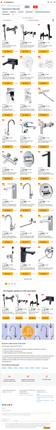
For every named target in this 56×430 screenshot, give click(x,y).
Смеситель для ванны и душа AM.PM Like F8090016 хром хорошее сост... (27, 237)
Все (13, 14)
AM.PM (32, 368)
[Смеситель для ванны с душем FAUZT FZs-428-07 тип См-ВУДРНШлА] (46, 254)
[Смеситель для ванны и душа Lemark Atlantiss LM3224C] (28, 32)
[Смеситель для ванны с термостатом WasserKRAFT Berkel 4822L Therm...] (46, 96)
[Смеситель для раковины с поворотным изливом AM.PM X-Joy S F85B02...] (10, 223)
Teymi (15, 368)
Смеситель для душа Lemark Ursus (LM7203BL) (45, 46)
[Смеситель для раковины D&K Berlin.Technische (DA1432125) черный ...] (28, 254)
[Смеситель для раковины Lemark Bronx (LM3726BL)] (10, 64)
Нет (27, 7)
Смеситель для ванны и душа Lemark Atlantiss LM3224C (27, 46)
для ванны (5, 12)
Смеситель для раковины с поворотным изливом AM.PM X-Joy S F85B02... (10, 237)
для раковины (29, 12)
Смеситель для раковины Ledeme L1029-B (26, 141)
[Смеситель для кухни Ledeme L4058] (10, 127)
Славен (21, 368)
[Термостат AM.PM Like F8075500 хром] (28, 159)
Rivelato (10, 368)
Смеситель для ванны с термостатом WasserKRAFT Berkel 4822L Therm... (45, 110)
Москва (16, 420)
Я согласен (47, 428)
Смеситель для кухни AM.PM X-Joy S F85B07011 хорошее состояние (27, 205)
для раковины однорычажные (43, 12)
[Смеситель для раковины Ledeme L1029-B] (28, 127)
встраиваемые (6, 14)
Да (35, 7)
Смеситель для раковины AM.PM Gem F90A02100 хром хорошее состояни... (45, 237)
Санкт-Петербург (4, 420)
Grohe (26, 368)
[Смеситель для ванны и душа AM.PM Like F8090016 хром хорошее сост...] (28, 223)
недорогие (12, 12)
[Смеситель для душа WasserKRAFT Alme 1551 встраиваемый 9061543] (10, 96)
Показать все (45, 368)
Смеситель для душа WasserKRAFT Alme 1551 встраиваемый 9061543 (8, 110)
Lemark (37, 368)
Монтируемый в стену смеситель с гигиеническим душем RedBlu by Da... (9, 268)
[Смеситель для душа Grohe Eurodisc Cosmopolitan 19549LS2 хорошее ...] (28, 64)
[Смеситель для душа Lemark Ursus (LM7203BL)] (46, 32)
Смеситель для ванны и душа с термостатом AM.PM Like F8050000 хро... (9, 173)
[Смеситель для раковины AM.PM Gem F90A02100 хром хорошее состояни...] (46, 223)
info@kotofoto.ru (41, 392)
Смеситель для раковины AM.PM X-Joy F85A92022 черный (46, 173)
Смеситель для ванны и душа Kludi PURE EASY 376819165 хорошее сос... (45, 78)
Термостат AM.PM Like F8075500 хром (25, 173)
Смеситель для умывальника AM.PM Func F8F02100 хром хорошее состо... (9, 205)
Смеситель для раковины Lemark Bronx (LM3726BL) (8, 78)
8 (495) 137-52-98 (7, 392)
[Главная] (3, 6)
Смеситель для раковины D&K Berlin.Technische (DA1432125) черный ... (27, 268)
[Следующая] (18, 284)
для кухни (20, 12)
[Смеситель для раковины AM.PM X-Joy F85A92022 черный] (46, 159)
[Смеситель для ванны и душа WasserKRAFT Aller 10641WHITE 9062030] (28, 96)
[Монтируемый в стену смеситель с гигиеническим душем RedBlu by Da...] (10, 254)
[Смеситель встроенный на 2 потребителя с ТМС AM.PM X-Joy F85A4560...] (46, 191)
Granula (4, 368)
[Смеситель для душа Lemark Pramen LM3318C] (10, 32)
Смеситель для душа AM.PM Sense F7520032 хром (45, 141)
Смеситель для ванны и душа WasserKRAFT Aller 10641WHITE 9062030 (28, 110)
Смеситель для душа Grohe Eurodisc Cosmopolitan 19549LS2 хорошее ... (26, 78)
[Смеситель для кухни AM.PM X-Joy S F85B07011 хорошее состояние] (28, 191)
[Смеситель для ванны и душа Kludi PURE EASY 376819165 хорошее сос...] (46, 64)
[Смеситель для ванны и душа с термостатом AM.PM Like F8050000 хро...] (10, 159)
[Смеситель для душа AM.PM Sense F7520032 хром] (46, 127)
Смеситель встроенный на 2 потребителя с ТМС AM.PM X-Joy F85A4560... (45, 205)
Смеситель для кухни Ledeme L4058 (9, 141)
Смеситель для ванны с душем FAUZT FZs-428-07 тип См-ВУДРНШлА (45, 268)
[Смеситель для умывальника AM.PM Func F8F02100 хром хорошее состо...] (10, 191)
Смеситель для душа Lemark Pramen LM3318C (9, 46)
